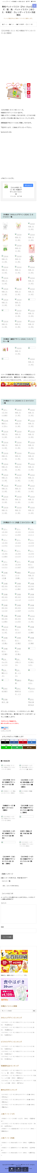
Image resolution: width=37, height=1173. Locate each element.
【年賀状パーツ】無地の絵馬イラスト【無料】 (14, 1142)
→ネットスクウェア (29, 380)
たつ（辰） (30, 24)
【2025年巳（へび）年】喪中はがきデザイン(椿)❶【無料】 (18, 1099)
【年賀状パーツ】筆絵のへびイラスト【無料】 (8, 808)
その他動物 (21, 24)
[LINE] (6, 747)
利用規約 (14, 1)
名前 (2, 927)
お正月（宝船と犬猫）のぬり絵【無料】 (26, 833)
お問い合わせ (21, 1)
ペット (12, 24)
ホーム (5, 24)
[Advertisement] (18, 54)
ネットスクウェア (18, 975)
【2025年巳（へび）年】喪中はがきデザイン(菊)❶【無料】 (18, 1094)
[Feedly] (17, 747)
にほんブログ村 (6, 731)
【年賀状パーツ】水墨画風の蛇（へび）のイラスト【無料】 (18, 1129)
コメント (4, 903)
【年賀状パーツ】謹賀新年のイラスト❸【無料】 (15, 1147)
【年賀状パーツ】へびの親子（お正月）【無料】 (15, 1118)
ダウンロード (28, 185)
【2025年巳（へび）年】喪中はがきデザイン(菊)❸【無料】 (18, 1104)
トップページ (7, 1)
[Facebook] (14, 742)
